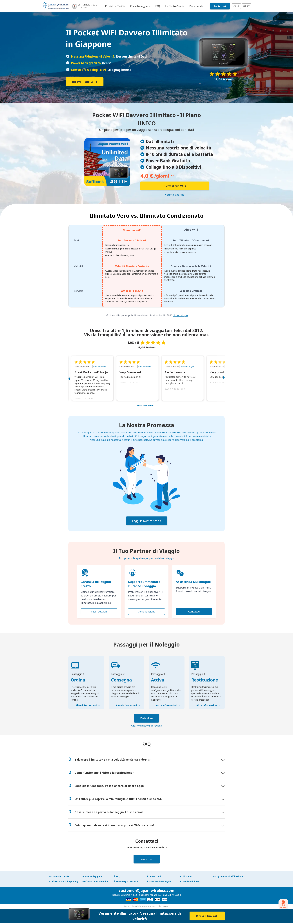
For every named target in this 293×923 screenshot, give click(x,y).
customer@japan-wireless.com (146, 890)
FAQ (118, 876)
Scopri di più (180, 315)
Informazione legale (160, 881)
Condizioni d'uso (190, 881)
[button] (72, 378)
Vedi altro (146, 718)
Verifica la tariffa (174, 194)
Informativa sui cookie (96, 881)
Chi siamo (187, 876)
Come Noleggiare (92, 876)
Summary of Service (127, 881)
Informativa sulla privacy (64, 881)
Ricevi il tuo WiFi (84, 82)
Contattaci (220, 6)
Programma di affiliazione (228, 876)
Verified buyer (100, 366)
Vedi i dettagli (99, 611)
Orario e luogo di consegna (146, 725)
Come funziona (146, 611)
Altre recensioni (145, 405)
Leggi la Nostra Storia (146, 521)
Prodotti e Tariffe (59, 876)
